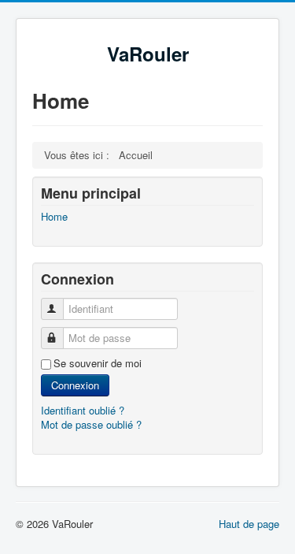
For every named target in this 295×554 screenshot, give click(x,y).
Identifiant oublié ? (82, 410)
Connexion (75, 384)
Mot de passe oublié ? (91, 424)
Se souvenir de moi (97, 363)
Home (54, 217)
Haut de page (249, 523)
